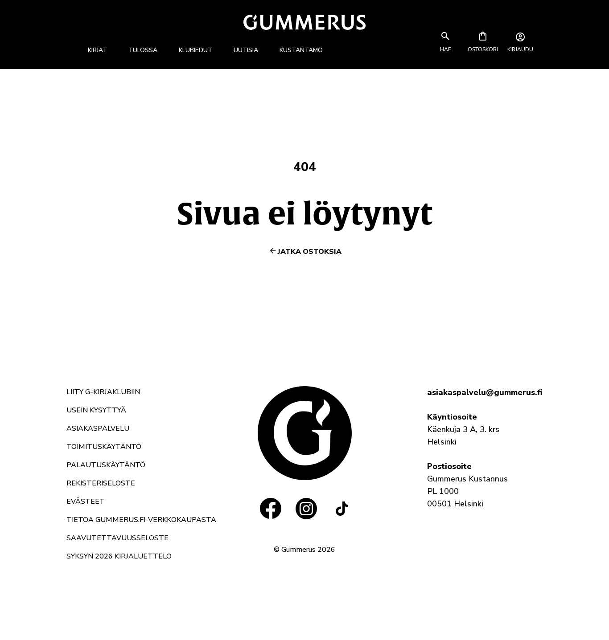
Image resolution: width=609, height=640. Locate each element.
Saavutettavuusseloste (117, 538)
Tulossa (142, 50)
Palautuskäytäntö (105, 465)
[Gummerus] (304, 22)
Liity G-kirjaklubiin (103, 392)
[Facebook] (270, 508)
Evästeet (85, 501)
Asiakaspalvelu (97, 428)
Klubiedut (195, 50)
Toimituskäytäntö (103, 447)
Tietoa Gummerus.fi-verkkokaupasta (141, 520)
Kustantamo (301, 50)
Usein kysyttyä (96, 410)
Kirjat (97, 50)
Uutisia (246, 50)
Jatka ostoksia (310, 252)
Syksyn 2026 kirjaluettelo (119, 556)
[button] (445, 49)
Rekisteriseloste (100, 483)
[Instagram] (306, 508)
